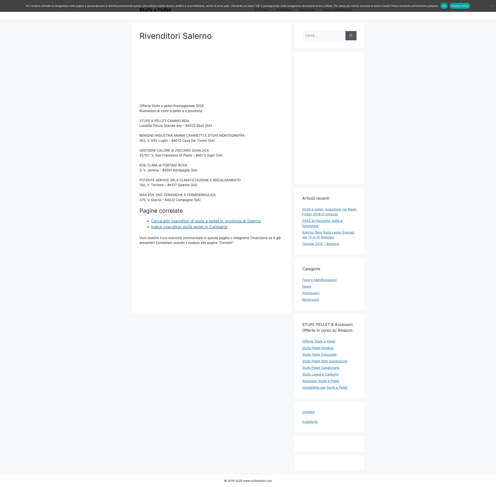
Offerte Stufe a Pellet (318, 341)
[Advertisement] (211, 74)
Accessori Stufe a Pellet (320, 381)
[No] (491, 6)
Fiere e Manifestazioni (319, 280)
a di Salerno (250, 221)
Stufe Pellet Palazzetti (319, 355)
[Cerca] (350, 35)
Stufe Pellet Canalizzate (320, 368)
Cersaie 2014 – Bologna (320, 244)
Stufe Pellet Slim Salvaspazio (324, 361)
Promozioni (310, 293)
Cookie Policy (460, 5)
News (306, 286)
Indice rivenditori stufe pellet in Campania (189, 227)
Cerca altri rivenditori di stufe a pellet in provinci (195, 221)
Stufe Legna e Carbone (320, 374)
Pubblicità (310, 422)
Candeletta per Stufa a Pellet (324, 387)
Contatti (308, 412)
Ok (444, 5)
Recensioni (310, 300)
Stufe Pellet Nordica (317, 348)
